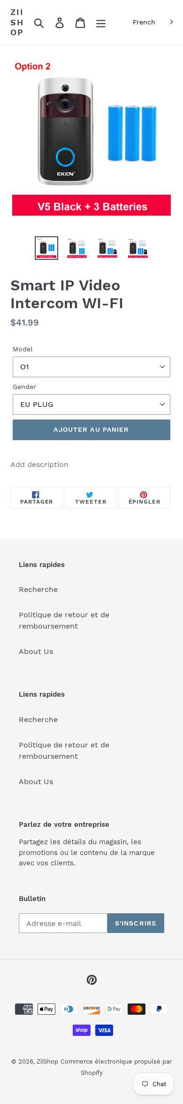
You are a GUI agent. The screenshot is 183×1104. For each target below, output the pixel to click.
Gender (24, 386)
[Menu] (101, 22)
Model (22, 349)
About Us (36, 651)
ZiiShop (17, 22)
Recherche (38, 589)
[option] (46, 248)
